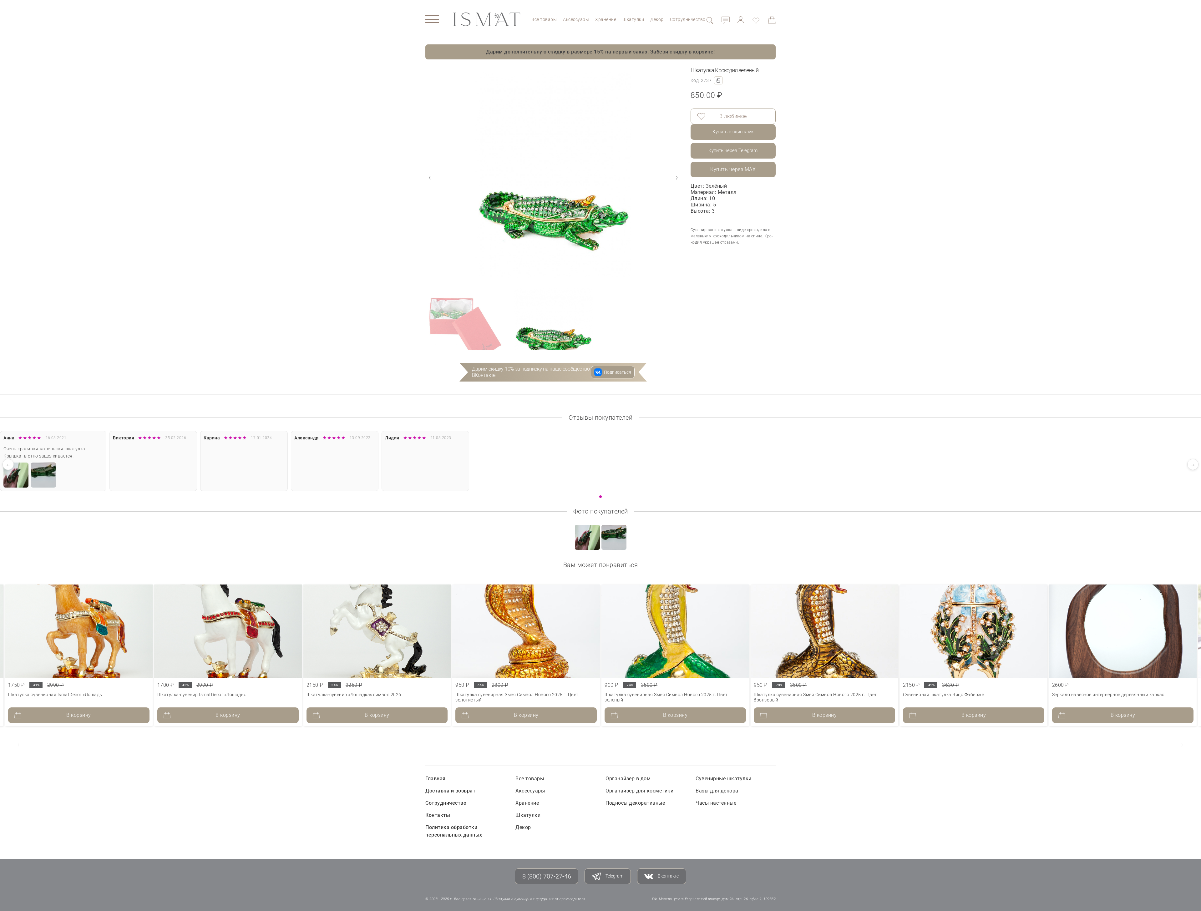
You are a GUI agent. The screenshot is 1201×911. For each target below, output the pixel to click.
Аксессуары (576, 19)
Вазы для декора (717, 791)
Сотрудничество (688, 19)
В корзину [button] (78, 715)
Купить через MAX (733, 169)
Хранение (605, 19)
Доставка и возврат (450, 791)
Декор (657, 19)
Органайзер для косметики (639, 791)
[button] (677, 177)
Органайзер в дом (628, 779)
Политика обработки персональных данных (453, 831)
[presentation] (19, 745)
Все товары (544, 19)
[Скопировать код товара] (718, 80)
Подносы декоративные (635, 803)
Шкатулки (633, 19)
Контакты (437, 815)
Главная (435, 779)
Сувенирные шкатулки (724, 779)
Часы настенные (716, 803)
